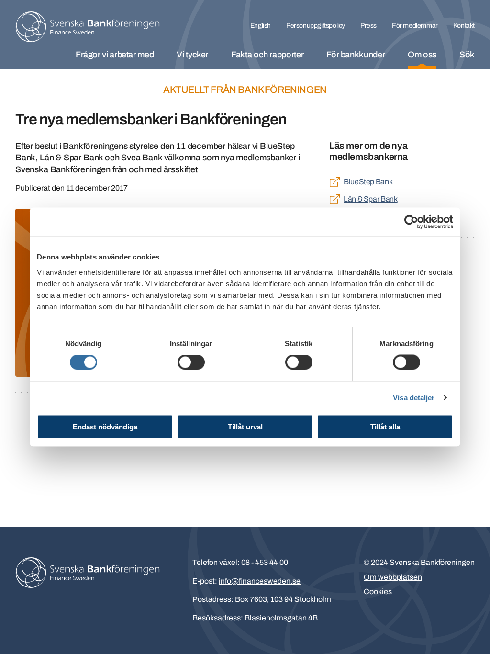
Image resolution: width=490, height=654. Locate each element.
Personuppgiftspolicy (315, 25)
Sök (467, 54)
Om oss (422, 54)
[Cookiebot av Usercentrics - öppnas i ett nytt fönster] (411, 222)
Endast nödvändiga (105, 426)
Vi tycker (192, 54)
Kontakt (464, 25)
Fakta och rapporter (267, 54)
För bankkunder (355, 54)
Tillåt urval (245, 426)
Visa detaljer (413, 398)
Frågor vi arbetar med (115, 54)
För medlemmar (415, 25)
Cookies (378, 591)
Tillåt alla (385, 426)
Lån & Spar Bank (371, 199)
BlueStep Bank (368, 182)
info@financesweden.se (260, 581)
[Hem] (87, 26)
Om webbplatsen (393, 577)
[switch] (191, 362)
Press (368, 25)
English (260, 25)
